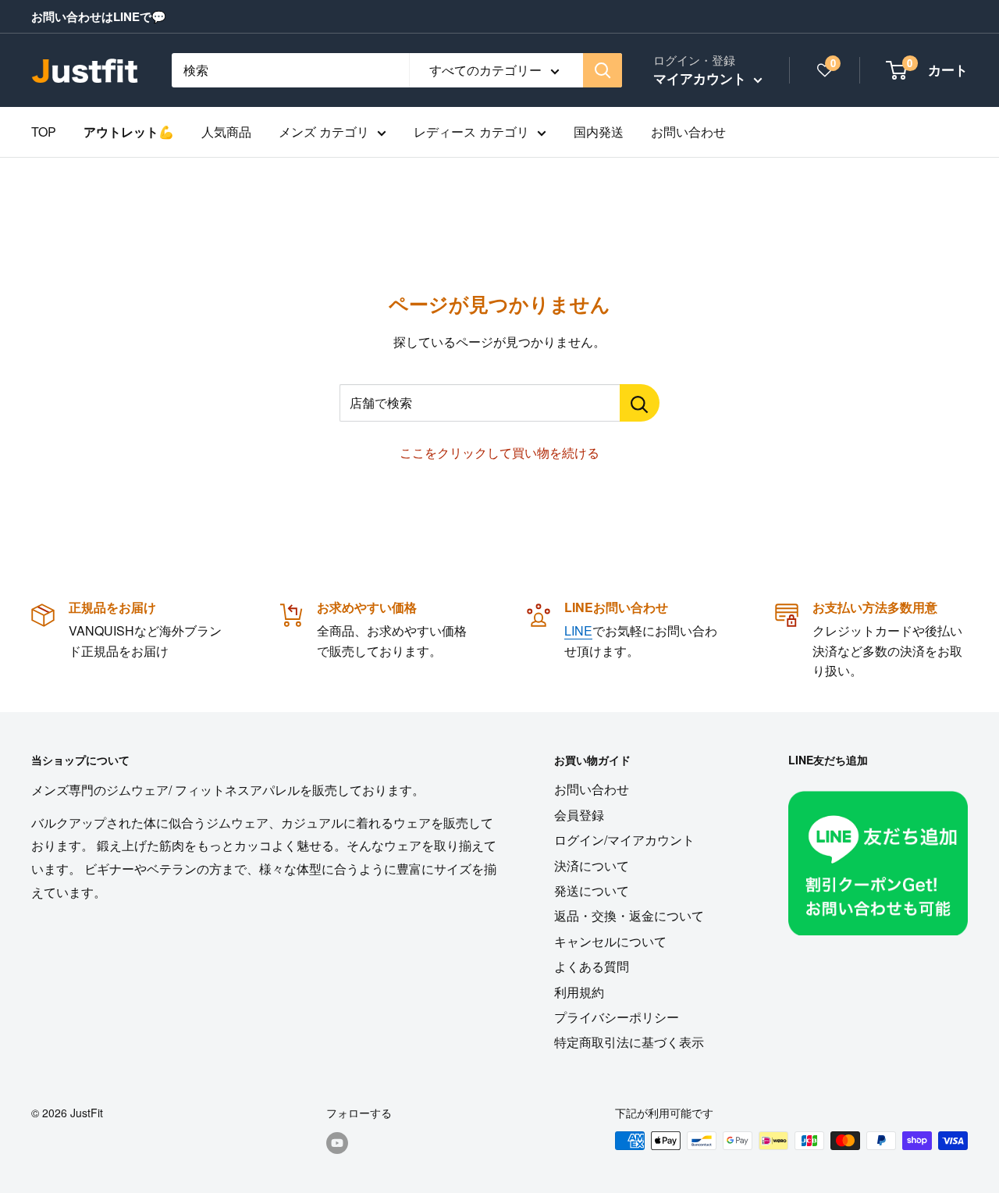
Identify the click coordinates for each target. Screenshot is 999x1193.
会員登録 (579, 815)
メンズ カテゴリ (324, 132)
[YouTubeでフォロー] (337, 1142)
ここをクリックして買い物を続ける (499, 452)
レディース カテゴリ (471, 132)
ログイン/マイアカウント (624, 840)
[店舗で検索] (639, 403)
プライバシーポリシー (616, 1017)
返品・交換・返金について (629, 915)
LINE (578, 630)
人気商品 (226, 132)
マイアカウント (701, 78)
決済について (591, 865)
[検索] (602, 70)
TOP (43, 132)
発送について (591, 890)
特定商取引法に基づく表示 (629, 1042)
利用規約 (579, 992)
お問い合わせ (688, 132)
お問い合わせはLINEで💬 (98, 16)
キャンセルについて (610, 941)
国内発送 (599, 132)
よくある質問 (591, 966)
